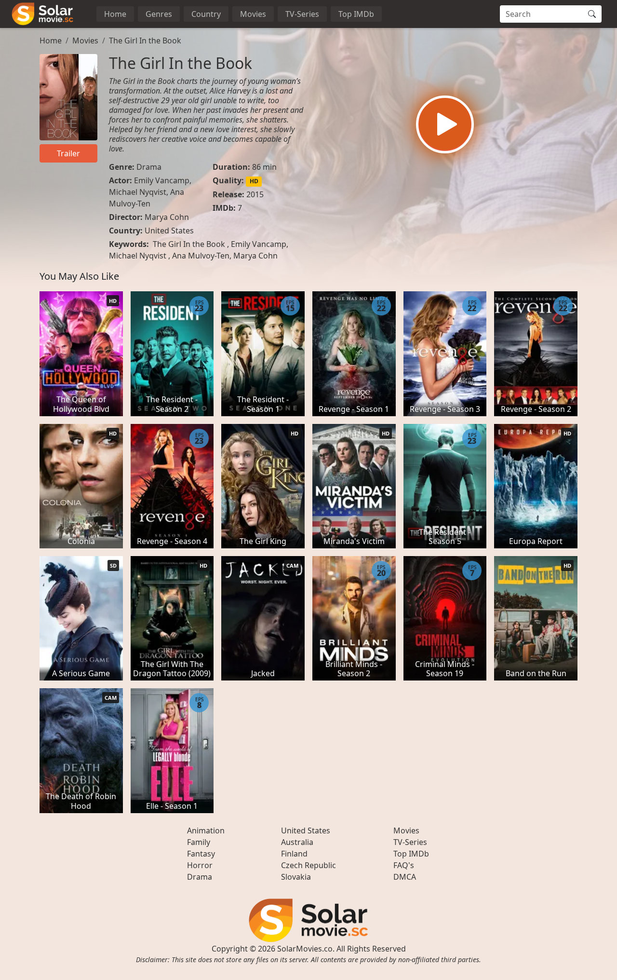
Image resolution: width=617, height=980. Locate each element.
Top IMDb (356, 14)
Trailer (68, 153)
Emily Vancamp (161, 180)
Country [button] (206, 14)
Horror (200, 865)
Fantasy (201, 853)
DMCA (404, 876)
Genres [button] (159, 14)
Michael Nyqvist (137, 192)
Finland (294, 853)
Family (198, 842)
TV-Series (302, 14)
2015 (255, 194)
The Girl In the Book (145, 40)
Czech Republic (308, 865)
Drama (148, 167)
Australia (297, 842)
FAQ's (403, 865)
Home (115, 14)
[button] (445, 124)
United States (169, 230)
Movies (253, 14)
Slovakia (296, 876)
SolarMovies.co (305, 948)
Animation (206, 830)
